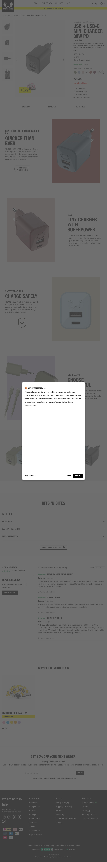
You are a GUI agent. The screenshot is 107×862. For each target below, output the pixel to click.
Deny (69, 476)
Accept (77, 476)
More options (30, 476)
